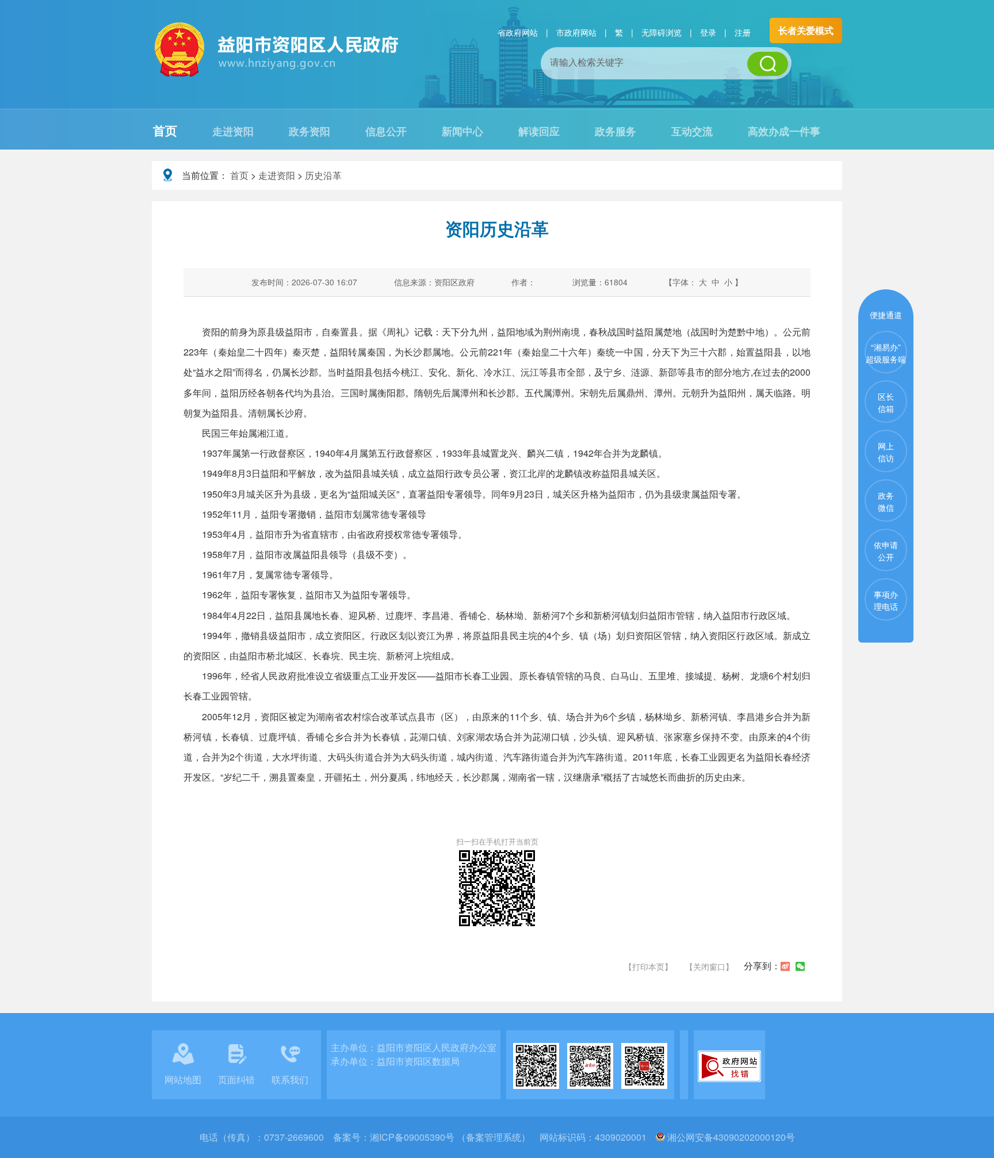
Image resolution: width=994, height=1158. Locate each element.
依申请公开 (886, 551)
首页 (165, 130)
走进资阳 (233, 131)
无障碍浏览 (661, 32)
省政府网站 (518, 32)
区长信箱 (886, 402)
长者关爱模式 (806, 30)
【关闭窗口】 (709, 966)
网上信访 (886, 452)
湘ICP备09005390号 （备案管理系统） (450, 1137)
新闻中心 (462, 131)
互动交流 (692, 131)
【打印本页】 (648, 966)
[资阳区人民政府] (277, 75)
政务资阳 (309, 131)
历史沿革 (323, 175)
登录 (708, 32)
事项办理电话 (886, 600)
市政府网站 (576, 32)
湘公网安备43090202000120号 (731, 1137)
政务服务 (615, 131)
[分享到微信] (800, 966)
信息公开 (386, 131)
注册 (743, 32)
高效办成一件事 (784, 131)
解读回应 (539, 131)
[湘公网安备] (660, 1137)
